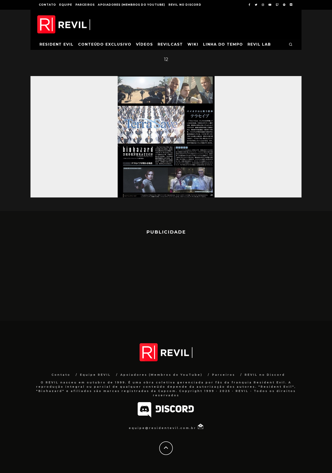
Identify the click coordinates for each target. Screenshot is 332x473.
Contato (47, 4)
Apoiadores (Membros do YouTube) (131, 4)
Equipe (65, 4)
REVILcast (170, 44)
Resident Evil (57, 44)
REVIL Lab (259, 44)
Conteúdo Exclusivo (104, 44)
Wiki (193, 44)
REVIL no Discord (184, 4)
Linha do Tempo (223, 44)
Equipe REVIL (95, 374)
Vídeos (144, 44)
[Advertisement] (166, 275)
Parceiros (85, 4)
